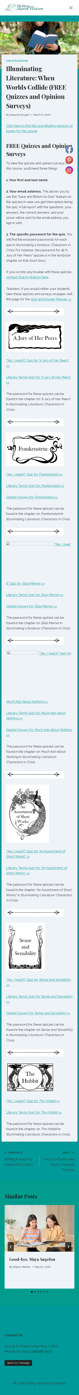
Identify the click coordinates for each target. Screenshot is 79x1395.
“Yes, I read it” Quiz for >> (34, 474)
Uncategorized (17, 60)
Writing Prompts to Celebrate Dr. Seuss (19, 1158)
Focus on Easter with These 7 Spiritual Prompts (59, 1161)
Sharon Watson (22, 1266)
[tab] (32, 1292)
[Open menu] (70, 8)
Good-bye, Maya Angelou (32, 1259)
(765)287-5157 (41, 1351)
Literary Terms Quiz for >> (35, 486)
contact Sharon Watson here (27, 277)
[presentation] (39, 1228)
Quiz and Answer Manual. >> (51, 299)
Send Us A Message (18, 1362)
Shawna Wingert (19, 114)
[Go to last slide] (11, 1246)
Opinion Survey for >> (32, 497)
